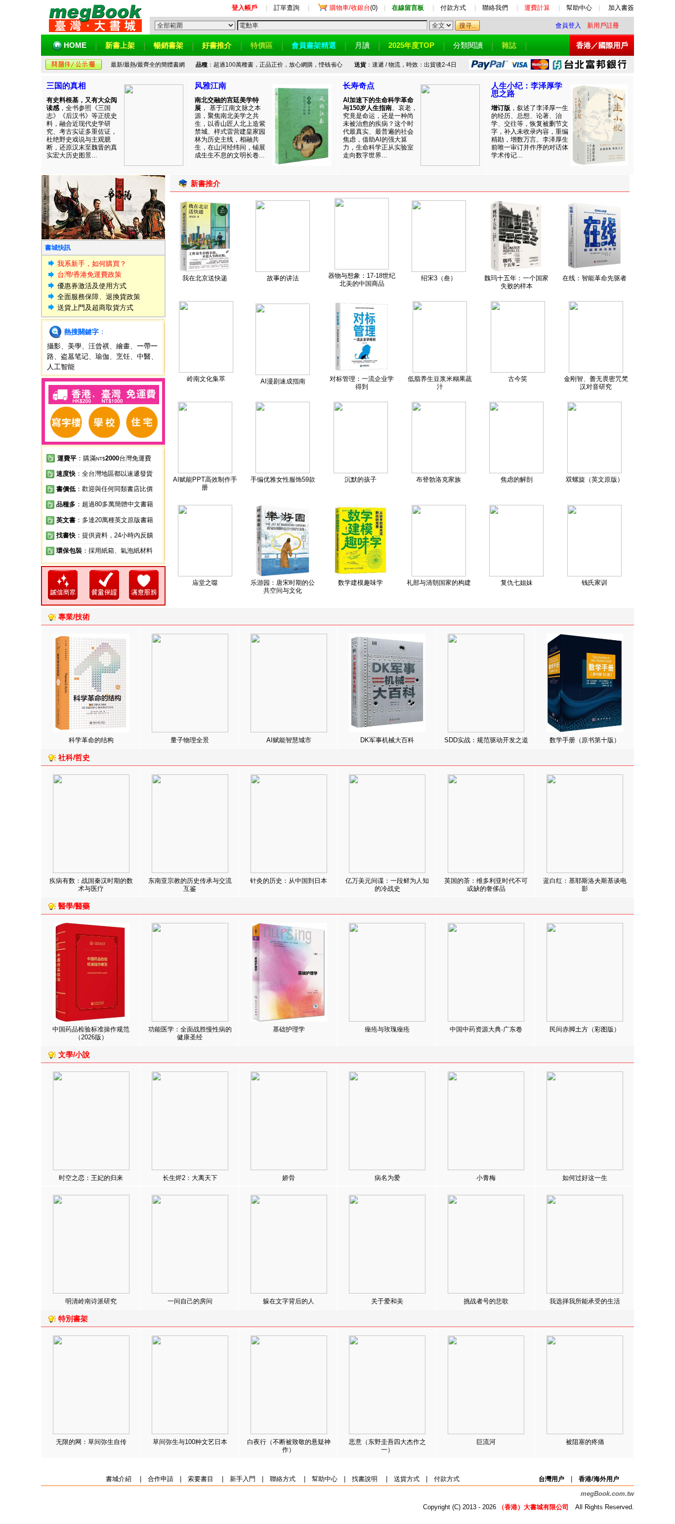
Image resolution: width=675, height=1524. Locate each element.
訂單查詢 (286, 7)
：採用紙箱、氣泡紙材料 (117, 550)
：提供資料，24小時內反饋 (114, 535)
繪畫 (123, 346)
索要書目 (200, 1479)
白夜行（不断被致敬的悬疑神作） (289, 1445)
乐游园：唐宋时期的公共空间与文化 (283, 586)
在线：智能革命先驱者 (594, 278)
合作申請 (160, 1479)
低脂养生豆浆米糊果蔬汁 (440, 382)
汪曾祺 (98, 346)
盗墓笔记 (74, 356)
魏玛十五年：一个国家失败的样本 (516, 282)
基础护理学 (289, 1029)
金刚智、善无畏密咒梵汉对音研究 (596, 382)
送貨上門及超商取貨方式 (95, 307)
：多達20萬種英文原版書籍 (104, 520)
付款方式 (453, 7)
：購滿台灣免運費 (104, 458)
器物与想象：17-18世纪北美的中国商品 (361, 279)
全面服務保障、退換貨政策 (98, 297)
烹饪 (123, 356)
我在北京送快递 (204, 278)
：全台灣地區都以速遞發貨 (104, 473)
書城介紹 (118, 1479)
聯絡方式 (282, 1479)
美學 (75, 346)
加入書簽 (621, 7)
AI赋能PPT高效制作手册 (205, 483)
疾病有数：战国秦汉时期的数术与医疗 (91, 884)
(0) (354, 7)
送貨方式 (407, 1479)
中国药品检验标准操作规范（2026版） (90, 1033)
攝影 (54, 346)
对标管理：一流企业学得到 (362, 382)
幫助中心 (579, 7)
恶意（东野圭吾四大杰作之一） (387, 1445)
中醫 (144, 356)
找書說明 (365, 1479)
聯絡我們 (495, 7)
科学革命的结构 (91, 740)
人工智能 (61, 367)
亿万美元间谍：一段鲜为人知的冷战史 (387, 884)
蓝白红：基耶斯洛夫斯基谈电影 (585, 884)
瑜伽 (102, 356)
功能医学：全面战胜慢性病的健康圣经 (190, 1033)
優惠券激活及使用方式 (92, 286)
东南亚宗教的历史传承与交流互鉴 (190, 884)
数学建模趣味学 (360, 582)
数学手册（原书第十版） (584, 740)
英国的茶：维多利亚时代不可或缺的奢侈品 (486, 884)
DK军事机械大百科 (387, 740)
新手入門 (242, 1479)
